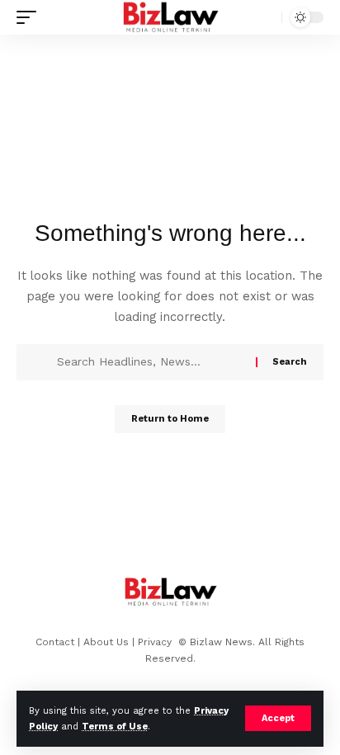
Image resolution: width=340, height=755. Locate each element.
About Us (106, 642)
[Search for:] (150, 362)
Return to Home (170, 418)
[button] (278, 718)
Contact (54, 642)
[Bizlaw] (170, 17)
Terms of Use (115, 726)
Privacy (156, 642)
